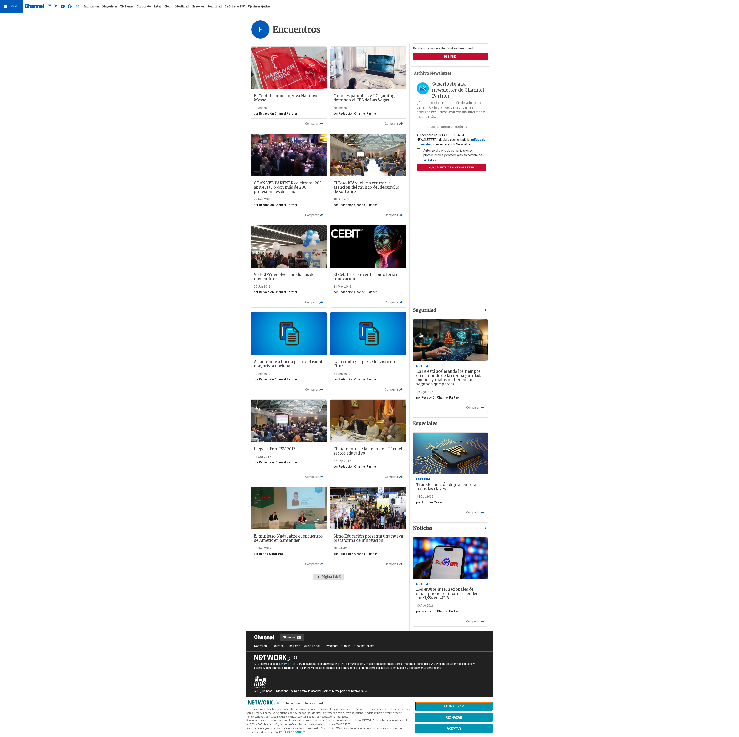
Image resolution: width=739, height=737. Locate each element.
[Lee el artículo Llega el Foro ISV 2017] (289, 441)
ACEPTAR (454, 728)
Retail (157, 6)
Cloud (168, 6)
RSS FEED (450, 56)
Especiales (425, 423)
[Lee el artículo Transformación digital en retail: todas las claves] (450, 475)
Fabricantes (91, 6)
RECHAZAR (454, 717)
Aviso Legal (312, 646)
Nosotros (260, 646)
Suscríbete (451, 167)
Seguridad (214, 6)
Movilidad (182, 6)
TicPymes (127, 6)
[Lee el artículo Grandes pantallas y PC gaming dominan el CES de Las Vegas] (368, 88)
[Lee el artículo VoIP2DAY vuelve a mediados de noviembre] (289, 266)
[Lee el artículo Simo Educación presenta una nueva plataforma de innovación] (368, 528)
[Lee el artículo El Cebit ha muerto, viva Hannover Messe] (289, 88)
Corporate (144, 6)
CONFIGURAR (454, 706)
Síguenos (289, 637)
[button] (11, 6)
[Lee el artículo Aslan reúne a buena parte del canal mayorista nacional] (289, 353)
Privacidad (331, 646)
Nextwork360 (288, 664)
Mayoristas (109, 6)
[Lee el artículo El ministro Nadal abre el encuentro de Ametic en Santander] (289, 528)
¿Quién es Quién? (259, 6)
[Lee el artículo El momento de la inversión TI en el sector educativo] (368, 441)
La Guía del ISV (235, 6)
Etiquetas (277, 646)
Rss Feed (294, 646)
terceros (429, 160)
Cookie (346, 646)
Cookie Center (364, 646)
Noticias (422, 528)
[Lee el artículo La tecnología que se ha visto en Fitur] (368, 353)
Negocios (198, 6)
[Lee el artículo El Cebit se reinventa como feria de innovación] (368, 266)
